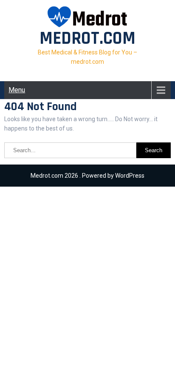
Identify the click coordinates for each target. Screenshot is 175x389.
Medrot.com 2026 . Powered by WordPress (87, 175)
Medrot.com (87, 38)
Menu (16, 90)
